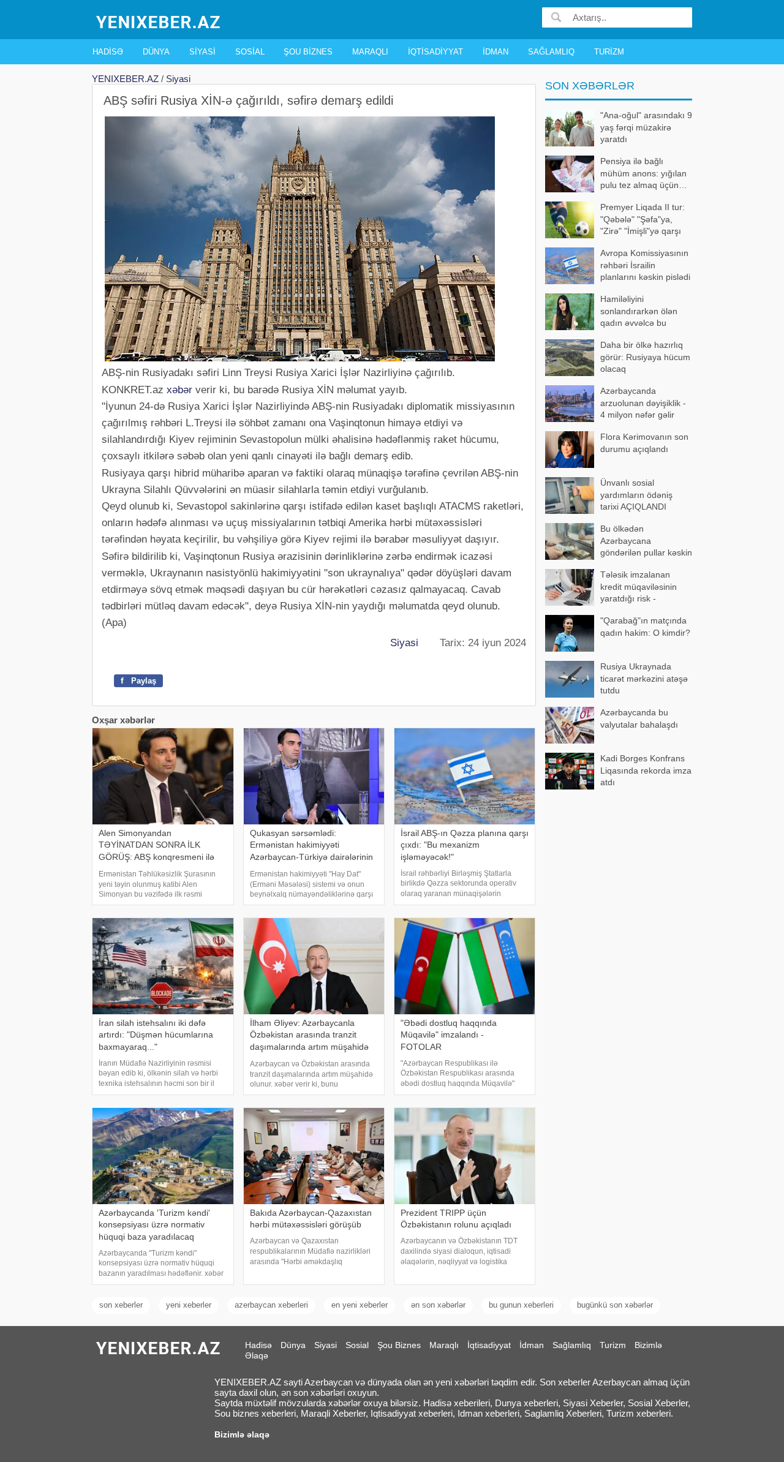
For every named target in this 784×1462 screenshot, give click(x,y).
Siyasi (202, 51)
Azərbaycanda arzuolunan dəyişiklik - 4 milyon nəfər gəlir (643, 403)
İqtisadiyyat (435, 51)
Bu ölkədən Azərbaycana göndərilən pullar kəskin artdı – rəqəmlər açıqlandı (618, 542)
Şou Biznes (308, 51)
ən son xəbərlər (438, 1304)
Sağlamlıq (551, 51)
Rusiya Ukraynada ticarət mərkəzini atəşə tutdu (644, 678)
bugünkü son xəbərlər (615, 1304)
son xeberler (121, 1304)
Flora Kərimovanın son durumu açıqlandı (644, 443)
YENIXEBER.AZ (125, 78)
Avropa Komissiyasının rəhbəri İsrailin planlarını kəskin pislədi (645, 265)
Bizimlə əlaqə (242, 1434)
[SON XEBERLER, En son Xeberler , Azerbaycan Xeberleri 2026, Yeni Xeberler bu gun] (159, 21)
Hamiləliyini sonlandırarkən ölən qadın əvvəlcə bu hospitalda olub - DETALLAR (611, 312)
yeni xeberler (188, 1304)
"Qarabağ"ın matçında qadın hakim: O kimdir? (645, 627)
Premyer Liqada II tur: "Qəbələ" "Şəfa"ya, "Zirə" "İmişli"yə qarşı (642, 219)
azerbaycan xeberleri (271, 1304)
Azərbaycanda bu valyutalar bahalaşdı (639, 718)
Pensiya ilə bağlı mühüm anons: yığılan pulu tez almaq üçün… (643, 173)
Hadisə (107, 51)
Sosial (250, 51)
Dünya (156, 51)
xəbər (179, 390)
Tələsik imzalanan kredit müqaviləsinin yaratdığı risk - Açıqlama (638, 588)
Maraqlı (370, 51)
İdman (495, 51)
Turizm (609, 51)
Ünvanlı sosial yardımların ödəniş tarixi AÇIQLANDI (636, 494)
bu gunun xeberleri (521, 1304)
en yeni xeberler (359, 1304)
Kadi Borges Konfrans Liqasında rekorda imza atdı (646, 770)
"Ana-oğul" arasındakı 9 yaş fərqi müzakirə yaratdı (646, 127)
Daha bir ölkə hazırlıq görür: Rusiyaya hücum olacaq (645, 357)
